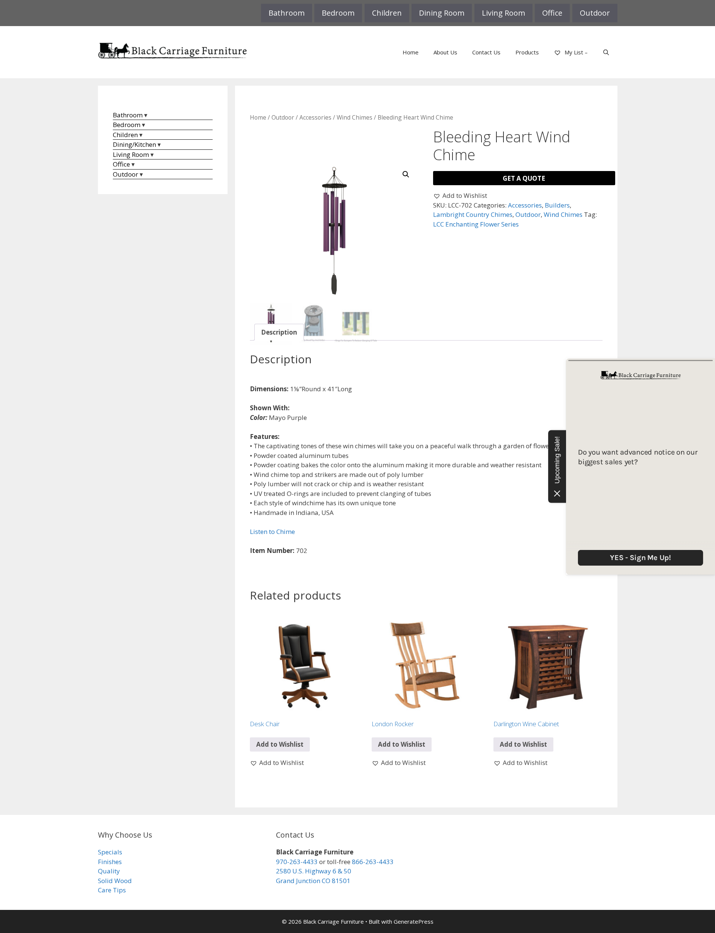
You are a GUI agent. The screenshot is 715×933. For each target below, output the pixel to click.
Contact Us (486, 52)
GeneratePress (413, 921)
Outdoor (595, 13)
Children (387, 13)
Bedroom (338, 13)
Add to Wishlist (280, 744)
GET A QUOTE (524, 178)
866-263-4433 (373, 861)
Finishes (110, 861)
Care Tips (112, 890)
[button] (406, 174)
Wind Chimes (354, 117)
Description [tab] (279, 332)
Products (527, 52)
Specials (110, 852)
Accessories (315, 117)
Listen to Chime (272, 531)
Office (552, 13)
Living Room (503, 13)
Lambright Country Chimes (472, 214)
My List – (575, 52)
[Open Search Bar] (606, 52)
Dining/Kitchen (134, 144)
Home (411, 52)
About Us (445, 52)
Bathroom (286, 13)
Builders (557, 205)
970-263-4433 (297, 861)
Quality (109, 871)
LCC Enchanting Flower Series (476, 224)
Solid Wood (115, 880)
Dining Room (441, 13)
